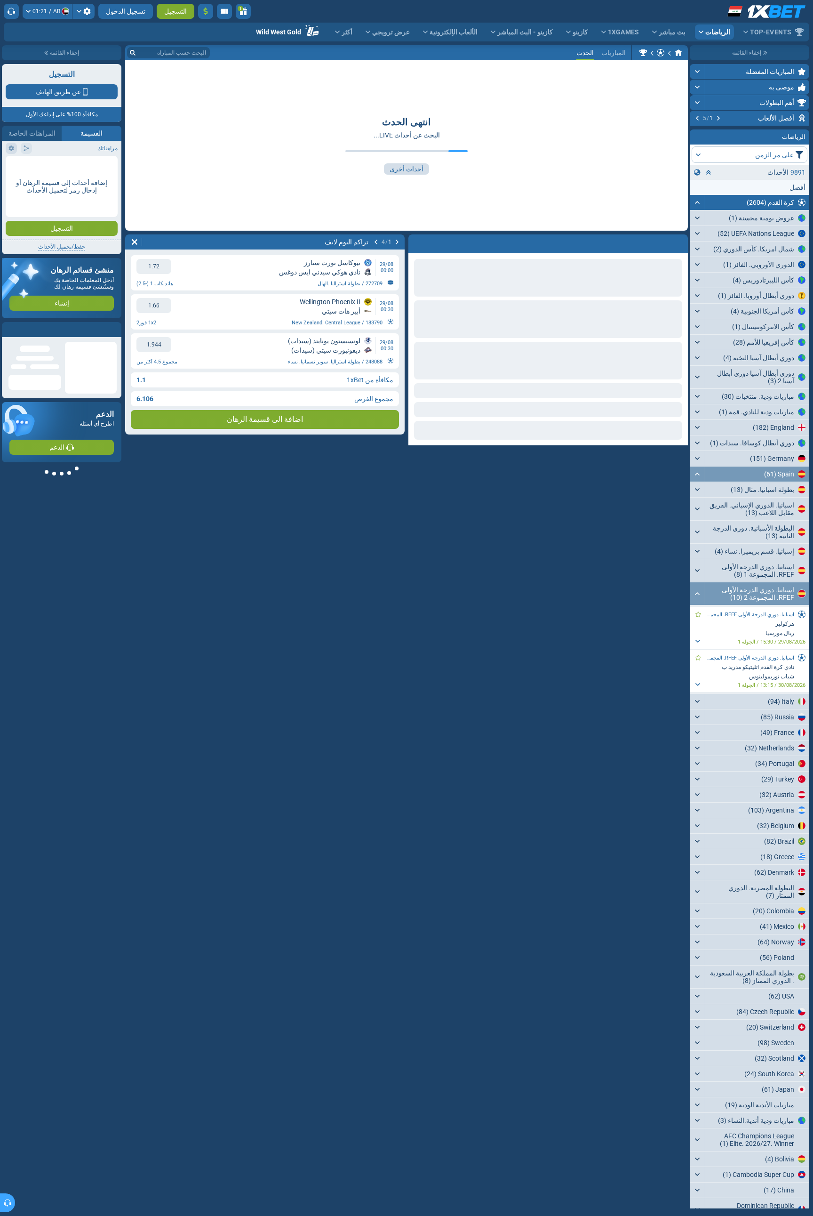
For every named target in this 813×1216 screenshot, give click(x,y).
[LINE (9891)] (678, 52)
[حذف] (134, 242)
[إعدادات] (83, 11)
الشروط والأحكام (95, 167)
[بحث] (132, 52)
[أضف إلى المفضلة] (698, 133)
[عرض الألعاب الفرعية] (697, 696)
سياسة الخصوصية (27, 167)
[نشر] (697, 71)
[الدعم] (11, 11)
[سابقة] (718, 118)
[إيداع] (205, 11)
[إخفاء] (697, 259)
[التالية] (697, 118)
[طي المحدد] (708, 229)
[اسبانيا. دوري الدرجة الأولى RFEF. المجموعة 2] (643, 52)
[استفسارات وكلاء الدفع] (224, 11)
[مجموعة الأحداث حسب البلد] (697, 229)
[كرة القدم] (660, 52)
